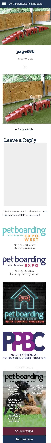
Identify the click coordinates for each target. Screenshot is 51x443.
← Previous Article (24, 129)
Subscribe (24, 431)
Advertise (24, 439)
